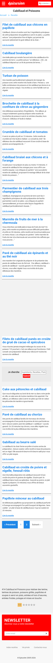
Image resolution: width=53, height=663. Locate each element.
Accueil (3, 15)
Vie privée (26, 647)
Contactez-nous (40, 647)
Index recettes (12, 647)
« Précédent (9, 524)
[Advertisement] (26, 307)
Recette (14, 15)
